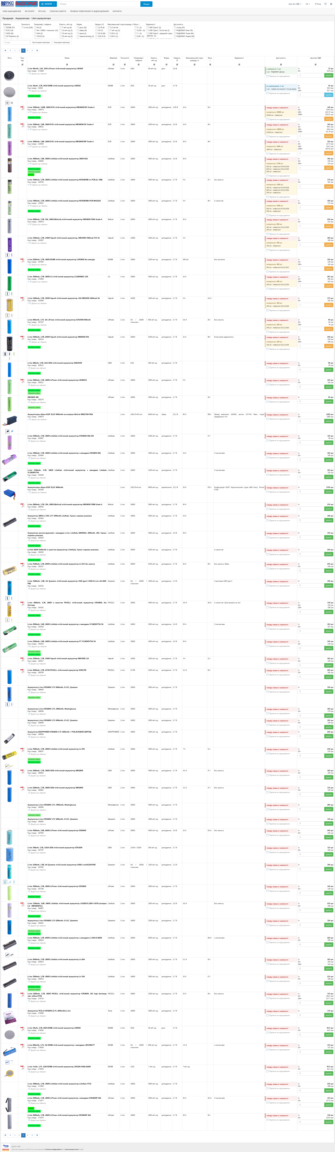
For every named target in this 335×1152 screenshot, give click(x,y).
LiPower (111, 69)
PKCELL (111, 603)
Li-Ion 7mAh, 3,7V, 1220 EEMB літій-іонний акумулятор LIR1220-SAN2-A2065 (59, 1067)
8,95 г (140, 36)
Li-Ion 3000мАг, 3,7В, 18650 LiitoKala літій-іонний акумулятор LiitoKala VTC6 (59, 1084)
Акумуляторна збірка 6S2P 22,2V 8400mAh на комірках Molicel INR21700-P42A (60, 414)
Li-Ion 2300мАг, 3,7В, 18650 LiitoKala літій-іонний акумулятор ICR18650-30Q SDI (61, 436)
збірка (83, 30)
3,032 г (140, 30)
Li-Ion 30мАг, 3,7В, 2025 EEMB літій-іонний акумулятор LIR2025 (54, 1028)
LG (109, 277)
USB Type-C (155, 28)
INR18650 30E (33, 397)
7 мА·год (67, 28)
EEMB (10, 28)
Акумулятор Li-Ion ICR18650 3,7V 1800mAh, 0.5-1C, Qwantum (53, 819)
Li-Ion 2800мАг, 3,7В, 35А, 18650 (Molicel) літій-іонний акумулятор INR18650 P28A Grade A (65, 219)
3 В (100, 30)
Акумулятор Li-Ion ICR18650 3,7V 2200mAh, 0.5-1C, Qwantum (53, 921)
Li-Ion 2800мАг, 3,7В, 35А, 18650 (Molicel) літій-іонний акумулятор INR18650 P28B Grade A (65, 504)
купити (329, 75)
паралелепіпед (86, 36)
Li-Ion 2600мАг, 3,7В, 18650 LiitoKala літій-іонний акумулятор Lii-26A (56, 959)
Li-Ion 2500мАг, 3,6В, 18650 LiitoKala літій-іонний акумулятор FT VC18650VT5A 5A (62, 641)
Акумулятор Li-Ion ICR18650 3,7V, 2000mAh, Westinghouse (52, 709)
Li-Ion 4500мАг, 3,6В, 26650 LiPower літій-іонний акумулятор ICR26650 (57, 830)
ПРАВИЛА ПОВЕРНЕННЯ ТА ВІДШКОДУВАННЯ (89, 11)
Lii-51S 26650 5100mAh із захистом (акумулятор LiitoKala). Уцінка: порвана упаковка (63, 550)
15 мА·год (67, 33)
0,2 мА (114, 28)
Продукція (7, 18)
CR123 (40, 36)
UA (307, 4)
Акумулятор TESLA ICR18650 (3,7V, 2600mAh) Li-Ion (49, 1011)
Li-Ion (28, 28)
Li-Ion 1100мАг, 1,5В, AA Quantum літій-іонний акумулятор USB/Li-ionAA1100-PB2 (62, 865)
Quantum (111, 581)
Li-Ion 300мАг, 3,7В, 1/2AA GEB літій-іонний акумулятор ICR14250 (55, 848)
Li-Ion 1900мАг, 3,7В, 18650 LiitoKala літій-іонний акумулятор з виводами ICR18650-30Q (64, 453)
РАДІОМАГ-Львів (185, 33)
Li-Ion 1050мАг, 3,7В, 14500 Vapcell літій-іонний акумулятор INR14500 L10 (58, 659)
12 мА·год (67, 30)
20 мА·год (67, 36)
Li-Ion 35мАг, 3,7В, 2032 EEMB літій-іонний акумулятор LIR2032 (54, 86)
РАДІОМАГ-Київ (184, 30)
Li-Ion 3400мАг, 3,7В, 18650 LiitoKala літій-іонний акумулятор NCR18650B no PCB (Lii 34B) (65, 180)
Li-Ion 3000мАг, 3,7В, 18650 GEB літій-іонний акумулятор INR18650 (55, 771)
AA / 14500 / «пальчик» (47, 30)
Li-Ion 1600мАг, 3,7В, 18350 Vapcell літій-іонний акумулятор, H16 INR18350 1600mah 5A (64, 298)
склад (180, 28)
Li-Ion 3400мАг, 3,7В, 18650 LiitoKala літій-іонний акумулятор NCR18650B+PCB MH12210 (64, 201)
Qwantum (111, 819)
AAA (39, 33)
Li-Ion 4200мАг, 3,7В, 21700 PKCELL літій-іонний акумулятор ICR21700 (57, 670)
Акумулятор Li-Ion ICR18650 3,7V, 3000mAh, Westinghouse (52, 805)
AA (38, 28)
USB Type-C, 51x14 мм (159, 30)
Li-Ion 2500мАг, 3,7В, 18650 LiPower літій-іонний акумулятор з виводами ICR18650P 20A (64, 1098)
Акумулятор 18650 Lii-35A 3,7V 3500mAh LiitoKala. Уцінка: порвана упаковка (60, 516)
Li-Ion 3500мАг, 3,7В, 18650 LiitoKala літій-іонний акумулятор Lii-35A (56, 977)
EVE (9, 30)
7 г (139, 33)
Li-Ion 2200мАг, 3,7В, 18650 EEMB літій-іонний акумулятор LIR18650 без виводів (61, 260)
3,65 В (101, 36)
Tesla (110, 1011)
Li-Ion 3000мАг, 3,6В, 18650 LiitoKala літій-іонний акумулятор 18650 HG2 (58, 159)
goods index (16, 1146)
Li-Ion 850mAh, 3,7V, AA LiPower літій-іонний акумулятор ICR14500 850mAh (59, 320)
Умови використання (71, 1149)
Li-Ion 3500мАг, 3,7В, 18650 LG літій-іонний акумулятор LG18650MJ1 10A (58, 277)
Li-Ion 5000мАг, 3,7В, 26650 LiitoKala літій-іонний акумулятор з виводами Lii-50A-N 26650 (65, 938)
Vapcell (110, 238)
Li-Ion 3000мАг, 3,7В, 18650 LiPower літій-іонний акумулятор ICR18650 (57, 886)
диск (82, 28)
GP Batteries (12, 36)
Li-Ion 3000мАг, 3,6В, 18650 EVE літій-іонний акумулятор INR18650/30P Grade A (61, 142)
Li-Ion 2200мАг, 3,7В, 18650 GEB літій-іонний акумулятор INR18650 (55, 788)
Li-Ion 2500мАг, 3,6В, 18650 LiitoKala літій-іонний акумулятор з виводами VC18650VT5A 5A (65, 624)
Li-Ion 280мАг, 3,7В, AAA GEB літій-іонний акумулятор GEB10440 (55, 363)
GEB (9, 33)
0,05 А (114, 33)
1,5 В (100, 28)
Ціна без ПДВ (294, 4)
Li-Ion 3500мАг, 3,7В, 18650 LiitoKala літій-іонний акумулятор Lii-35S (56, 749)
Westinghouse (113, 709)
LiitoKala (111, 159)
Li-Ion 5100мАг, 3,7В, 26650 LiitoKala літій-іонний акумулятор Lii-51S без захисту (61, 564)
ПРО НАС (42, 11)
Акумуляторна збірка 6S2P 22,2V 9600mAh (45, 487)
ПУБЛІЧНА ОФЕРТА (58, 11)
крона (82, 33)
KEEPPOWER (113, 732)
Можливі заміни (34, 96)
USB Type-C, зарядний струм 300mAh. (159, 34)
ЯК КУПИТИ (29, 11)
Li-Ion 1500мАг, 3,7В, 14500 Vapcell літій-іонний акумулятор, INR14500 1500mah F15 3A (64, 238)
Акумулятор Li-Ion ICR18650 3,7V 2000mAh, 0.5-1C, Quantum (53, 720)
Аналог (31, 175)
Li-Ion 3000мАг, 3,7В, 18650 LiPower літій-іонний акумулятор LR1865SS (57, 380)
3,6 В (101, 33)
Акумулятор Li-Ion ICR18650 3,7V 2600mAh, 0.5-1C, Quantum (53, 687)
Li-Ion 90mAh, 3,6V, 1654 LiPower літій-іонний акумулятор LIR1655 (55, 69)
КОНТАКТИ (117, 11)
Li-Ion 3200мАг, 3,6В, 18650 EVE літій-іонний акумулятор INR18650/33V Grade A (61, 124)
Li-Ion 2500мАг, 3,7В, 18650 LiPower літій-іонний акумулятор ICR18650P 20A (59, 1115)
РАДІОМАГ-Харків (185, 36)
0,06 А (114, 36)
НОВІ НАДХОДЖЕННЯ (12, 11)
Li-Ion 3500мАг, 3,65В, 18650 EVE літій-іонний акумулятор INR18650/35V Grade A (61, 107)
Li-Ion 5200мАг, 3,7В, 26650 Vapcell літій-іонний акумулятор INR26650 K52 (58, 337)
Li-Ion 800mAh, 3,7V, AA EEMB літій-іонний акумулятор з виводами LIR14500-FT (61, 1045)
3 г (139, 28)
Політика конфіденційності (53, 1149)
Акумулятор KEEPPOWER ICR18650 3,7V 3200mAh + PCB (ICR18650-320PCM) (59, 732)
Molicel (110, 219)
